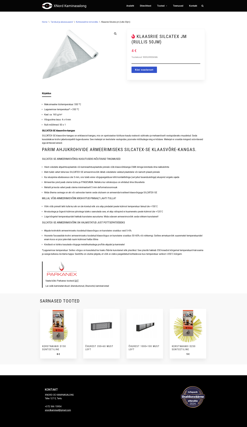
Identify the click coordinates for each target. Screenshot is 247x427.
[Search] (202, 6)
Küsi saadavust (144, 70)
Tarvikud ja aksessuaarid (62, 22)
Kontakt (193, 5)
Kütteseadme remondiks (87, 22)
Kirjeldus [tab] (46, 93)
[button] (166, 5)
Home (44, 22)
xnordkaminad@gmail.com (58, 410)
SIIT (76, 280)
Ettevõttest (145, 5)
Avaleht (130, 5)
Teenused (178, 5)
